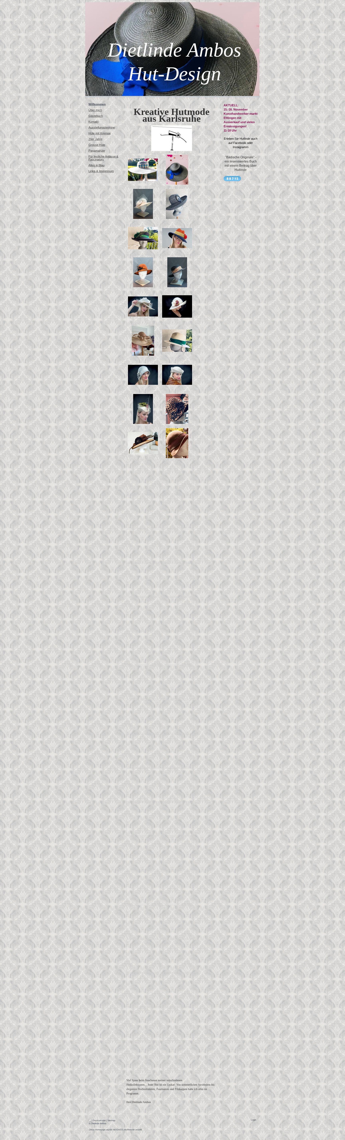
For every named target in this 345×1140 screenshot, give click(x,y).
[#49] (177, 272)
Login (253, 1120)
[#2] (143, 375)
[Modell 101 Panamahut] (177, 340)
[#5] (143, 204)
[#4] (177, 306)
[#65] (177, 238)
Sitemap (111, 1120)
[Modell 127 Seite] (177, 409)
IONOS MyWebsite (125, 1129)
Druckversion (99, 1120)
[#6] (143, 306)
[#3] (177, 375)
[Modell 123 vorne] (143, 238)
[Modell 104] (177, 204)
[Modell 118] (177, 443)
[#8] (143, 409)
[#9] (143, 443)
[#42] (143, 272)
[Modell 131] (143, 341)
